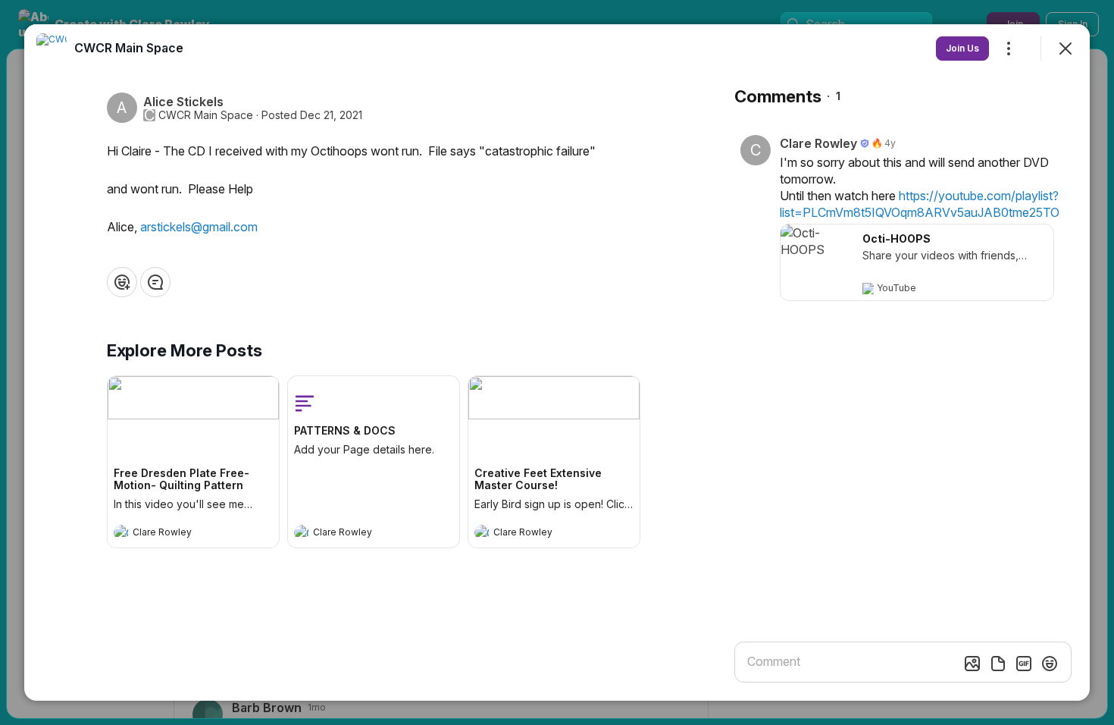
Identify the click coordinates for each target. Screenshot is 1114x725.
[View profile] (121, 532)
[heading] (178, 533)
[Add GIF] (1024, 663)
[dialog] (557, 362)
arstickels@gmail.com (199, 226)
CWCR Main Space (205, 115)
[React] (122, 282)
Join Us (962, 48)
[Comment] (155, 282)
